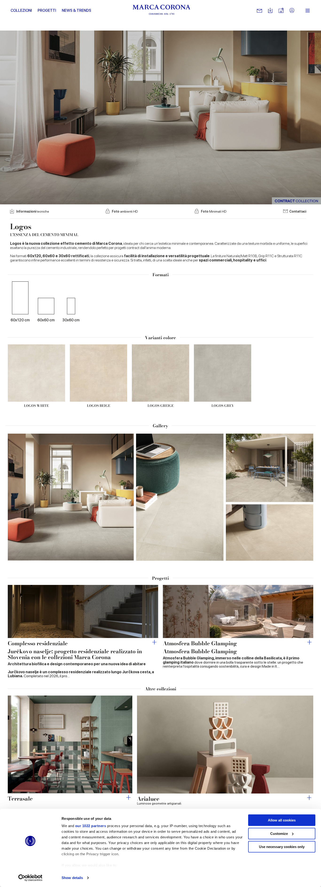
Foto (125, 211)
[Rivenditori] (281, 11)
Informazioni (32, 211)
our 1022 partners (90, 826)
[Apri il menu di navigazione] (307, 10)
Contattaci (297, 211)
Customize (279, 834)
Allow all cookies (282, 820)
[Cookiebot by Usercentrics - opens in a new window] (30, 877)
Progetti (47, 10)
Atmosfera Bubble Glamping (200, 643)
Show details (72, 878)
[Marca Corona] (161, 10)
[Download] (270, 11)
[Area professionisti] (291, 10)
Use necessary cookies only (282, 847)
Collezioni (21, 10)
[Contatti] (259, 10)
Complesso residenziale (38, 643)
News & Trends (76, 10)
